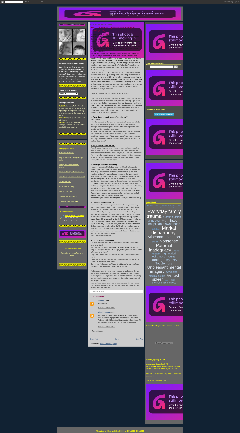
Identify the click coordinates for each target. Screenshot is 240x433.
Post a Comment (98, 331)
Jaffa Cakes (156, 229)
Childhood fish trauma (167, 205)
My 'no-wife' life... (65, 182)
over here (71, 74)
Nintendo (154, 242)
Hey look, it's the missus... (68, 196)
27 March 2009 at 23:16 (106, 308)
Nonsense (169, 241)
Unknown (101, 300)
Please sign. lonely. (71, 217)
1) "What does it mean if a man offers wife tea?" (109, 117)
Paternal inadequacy (160, 247)
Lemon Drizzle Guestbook (74, 216)
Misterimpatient (104, 312)
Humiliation (170, 220)
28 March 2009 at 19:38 (106, 327)
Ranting (156, 260)
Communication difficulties (68, 201)
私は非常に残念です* (66, 153)
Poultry (171, 256)
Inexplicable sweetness (163, 224)
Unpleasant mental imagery (164, 269)
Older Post (139, 339)
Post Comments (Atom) (108, 344)
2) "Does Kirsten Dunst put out (102, 146)
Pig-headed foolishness (164, 255)
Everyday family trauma (164, 214)
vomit (167, 280)
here (164, 380)
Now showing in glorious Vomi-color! (72, 177)
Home (117, 339)
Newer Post (94, 339)
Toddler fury (163, 263)
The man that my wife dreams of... (71, 172)
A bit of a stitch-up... (66, 191)
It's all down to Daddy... (67, 187)
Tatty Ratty (170, 260)
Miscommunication (164, 237)
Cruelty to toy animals (167, 208)
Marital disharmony (163, 230)
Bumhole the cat (152, 205)
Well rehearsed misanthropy (163, 281)
